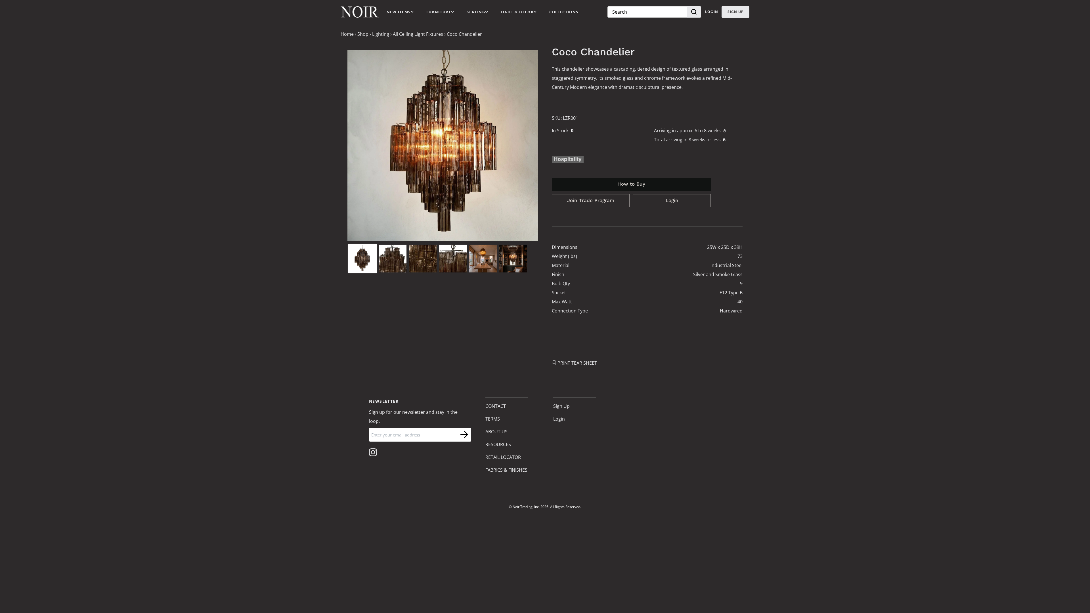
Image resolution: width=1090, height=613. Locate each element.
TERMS (492, 419)
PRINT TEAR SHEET (577, 363)
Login (711, 11)
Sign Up (561, 406)
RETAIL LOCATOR (503, 457)
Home (347, 34)
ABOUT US (496, 432)
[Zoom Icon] (442, 145)
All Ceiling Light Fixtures (418, 34)
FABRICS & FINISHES (506, 470)
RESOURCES (498, 444)
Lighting (380, 34)
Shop (362, 34)
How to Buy (631, 184)
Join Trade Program (590, 200)
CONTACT (495, 406)
